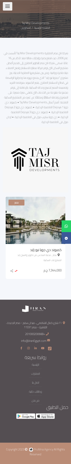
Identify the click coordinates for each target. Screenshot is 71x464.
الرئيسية (35, 365)
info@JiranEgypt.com (33, 341)
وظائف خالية (35, 392)
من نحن (35, 400)
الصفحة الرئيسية (42, 27)
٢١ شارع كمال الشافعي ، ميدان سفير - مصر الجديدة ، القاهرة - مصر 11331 (34, 325)
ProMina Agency (43, 449)
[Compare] (16, 271)
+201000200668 (35, 334)
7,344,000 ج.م (53, 270)
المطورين (26, 27)
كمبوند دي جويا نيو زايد (46, 250)
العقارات (35, 374)
